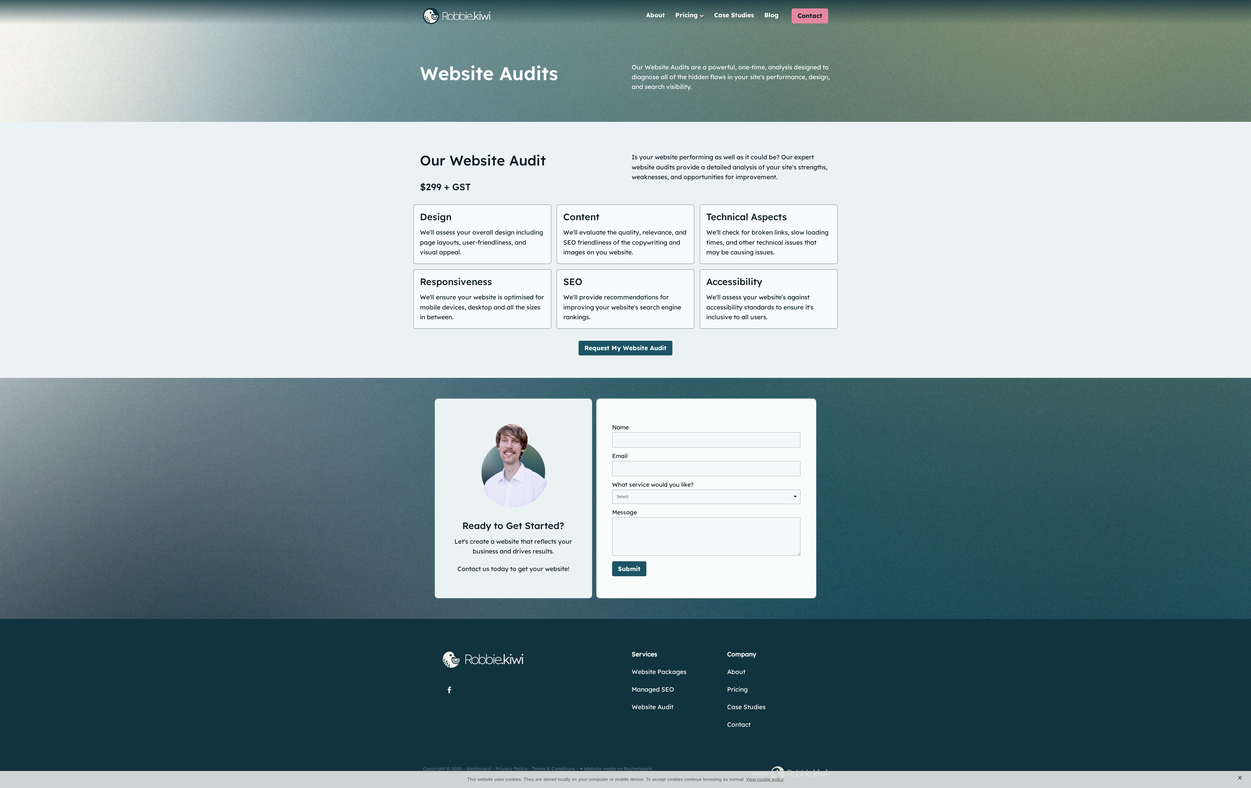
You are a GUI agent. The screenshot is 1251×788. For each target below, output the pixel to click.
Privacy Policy (511, 769)
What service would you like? (653, 485)
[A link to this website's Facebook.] (449, 690)
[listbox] (706, 497)
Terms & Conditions (553, 769)
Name (620, 427)
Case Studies (734, 15)
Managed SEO (653, 689)
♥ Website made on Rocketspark (616, 769)
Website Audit (652, 707)
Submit (629, 569)
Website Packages (659, 672)
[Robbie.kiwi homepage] (463, 16)
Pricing (687, 15)
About (655, 15)
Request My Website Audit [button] (625, 348)
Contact (810, 16)
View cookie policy (765, 779)
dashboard (479, 769)
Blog (771, 15)
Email (619, 456)
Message (624, 512)
